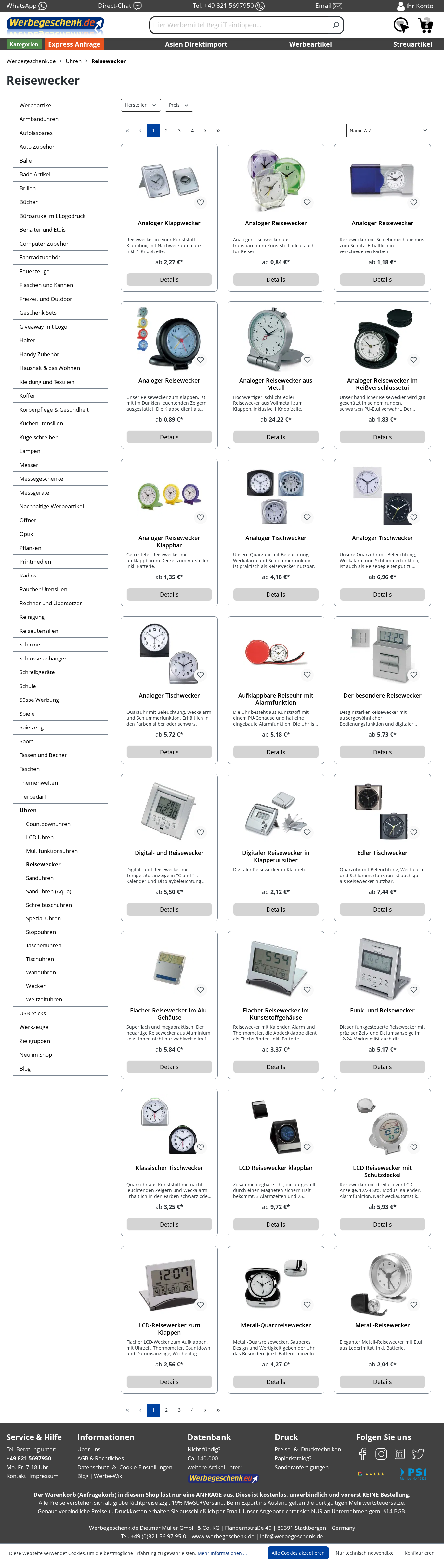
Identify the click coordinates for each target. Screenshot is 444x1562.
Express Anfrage (74, 44)
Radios (28, 575)
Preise (283, 1449)
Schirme (30, 644)
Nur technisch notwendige (365, 1553)
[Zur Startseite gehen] (55, 27)
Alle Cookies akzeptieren (298, 1553)
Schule (28, 686)
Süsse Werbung (39, 699)
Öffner (28, 520)
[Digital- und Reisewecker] (169, 811)
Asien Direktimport (196, 44)
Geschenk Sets (38, 312)
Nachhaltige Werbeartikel (52, 506)
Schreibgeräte (37, 672)
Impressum (44, 1476)
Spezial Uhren (43, 918)
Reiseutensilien (39, 630)
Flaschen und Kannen (46, 285)
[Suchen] (336, 25)
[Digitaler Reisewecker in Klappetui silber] (276, 811)
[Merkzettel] (401, 25)
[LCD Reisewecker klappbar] (276, 1126)
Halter (27, 340)
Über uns (88, 1449)
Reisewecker (43, 864)
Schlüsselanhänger (43, 658)
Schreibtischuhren (49, 905)
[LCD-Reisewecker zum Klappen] (169, 1284)
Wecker (36, 986)
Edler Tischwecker (382, 853)
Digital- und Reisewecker (169, 853)
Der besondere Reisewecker (383, 695)
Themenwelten (39, 782)
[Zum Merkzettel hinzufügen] (200, 202)
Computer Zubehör (44, 243)
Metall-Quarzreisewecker (276, 1325)
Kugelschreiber (39, 437)
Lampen (30, 451)
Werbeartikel (310, 44)
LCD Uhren (40, 837)
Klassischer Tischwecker (169, 1168)
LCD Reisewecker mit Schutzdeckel (382, 1171)
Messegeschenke (41, 478)
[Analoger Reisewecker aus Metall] (276, 339)
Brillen (28, 188)
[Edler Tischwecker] (382, 811)
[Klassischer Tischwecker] (169, 1126)
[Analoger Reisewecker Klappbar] (169, 496)
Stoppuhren (41, 932)
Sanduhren (40, 878)
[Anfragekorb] (425, 25)
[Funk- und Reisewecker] (382, 969)
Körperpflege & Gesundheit (54, 409)
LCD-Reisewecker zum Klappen (169, 1329)
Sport (26, 741)
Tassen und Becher (43, 755)
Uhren (28, 810)
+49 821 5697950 (29, 1458)
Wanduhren (41, 972)
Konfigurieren (420, 1553)
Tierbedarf (33, 796)
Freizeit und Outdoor (46, 299)
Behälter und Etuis (43, 229)
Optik (26, 533)
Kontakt (16, 1476)
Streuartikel (412, 44)
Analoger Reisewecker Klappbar (169, 541)
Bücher (29, 202)
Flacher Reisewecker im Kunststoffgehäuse (276, 1014)
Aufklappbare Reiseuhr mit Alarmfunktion (275, 699)
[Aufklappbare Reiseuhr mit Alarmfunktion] (276, 654)
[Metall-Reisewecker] (382, 1284)
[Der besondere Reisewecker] (382, 654)
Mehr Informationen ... (222, 1553)
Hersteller (136, 105)
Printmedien (35, 561)
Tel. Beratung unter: (32, 1449)
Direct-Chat (115, 5)
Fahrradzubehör (40, 257)
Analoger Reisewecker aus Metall (275, 384)
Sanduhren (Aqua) (48, 891)
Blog (25, 1068)
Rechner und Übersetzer (51, 603)
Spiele (27, 713)
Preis (175, 105)
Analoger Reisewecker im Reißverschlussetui (382, 384)
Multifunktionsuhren (52, 851)
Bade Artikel (35, 174)
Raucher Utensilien (43, 589)
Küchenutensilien (41, 423)
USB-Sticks (33, 1013)
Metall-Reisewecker (382, 1325)
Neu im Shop (36, 1054)
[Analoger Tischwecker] (276, 496)
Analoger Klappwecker (169, 223)
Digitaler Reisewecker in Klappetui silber (275, 856)
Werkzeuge (34, 1027)
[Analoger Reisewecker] (276, 181)
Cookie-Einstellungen (145, 1467)
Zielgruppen (35, 1041)
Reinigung (32, 616)
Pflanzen (30, 547)
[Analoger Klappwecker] (169, 181)
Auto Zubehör (37, 146)
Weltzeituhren (44, 999)
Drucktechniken (321, 1449)
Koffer (27, 395)
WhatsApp (22, 5)
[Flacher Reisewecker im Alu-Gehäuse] (169, 969)
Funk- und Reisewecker (382, 1010)
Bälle (26, 160)
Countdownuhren (48, 824)
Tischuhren (40, 959)
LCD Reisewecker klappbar (276, 1168)
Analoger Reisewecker (276, 223)
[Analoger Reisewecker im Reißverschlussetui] (382, 339)
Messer (29, 465)
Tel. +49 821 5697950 (224, 5)
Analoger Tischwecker (276, 538)
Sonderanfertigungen (302, 1467)
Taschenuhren (43, 945)
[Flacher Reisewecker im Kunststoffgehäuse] (276, 969)
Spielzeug (32, 727)
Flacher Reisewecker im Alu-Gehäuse (169, 1014)
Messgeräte (34, 492)
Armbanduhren (39, 119)
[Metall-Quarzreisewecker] (276, 1284)
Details (169, 279)
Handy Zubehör (39, 354)
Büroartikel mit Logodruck (52, 216)
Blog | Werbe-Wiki (100, 1476)
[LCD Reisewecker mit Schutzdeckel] (382, 1126)
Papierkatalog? (293, 1458)
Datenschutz (93, 1467)
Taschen (30, 769)
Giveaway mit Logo (43, 326)
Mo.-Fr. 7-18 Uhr (27, 1467)
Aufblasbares (36, 133)
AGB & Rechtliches (100, 1458)
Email (324, 5)
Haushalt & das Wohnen (50, 368)
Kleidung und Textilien (47, 382)
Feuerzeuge (35, 271)
